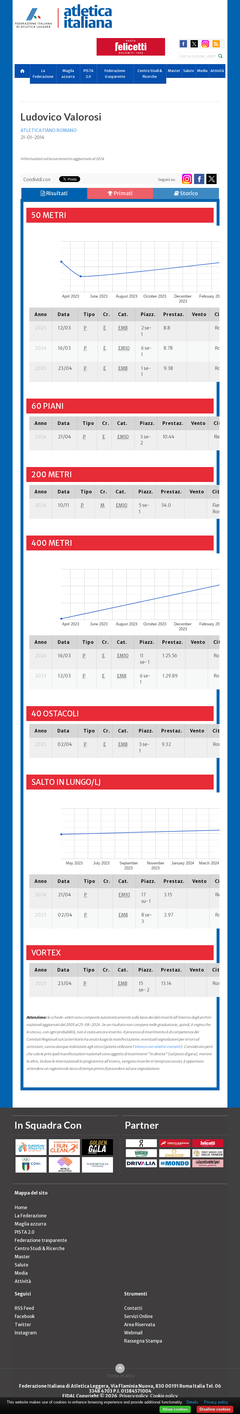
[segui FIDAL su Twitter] (211, 179)
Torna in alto (120, 1375)
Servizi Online (138, 1316)
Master (174, 70)
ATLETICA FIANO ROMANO (48, 130)
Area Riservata (139, 1324)
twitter (194, 43)
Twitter (23, 1324)
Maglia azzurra (68, 73)
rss (216, 43)
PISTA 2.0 (88, 73)
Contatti (133, 1308)
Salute (188, 70)
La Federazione (43, 73)
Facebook (25, 1316)
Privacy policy (133, 1396)
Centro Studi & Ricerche (150, 73)
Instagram (26, 1333)
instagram (205, 43)
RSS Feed (24, 1308)
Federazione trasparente (114, 73)
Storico (188, 193)
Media (202, 70)
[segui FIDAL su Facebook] (199, 179)
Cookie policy (164, 1396)
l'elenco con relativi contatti (157, 1046)
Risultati (56, 193)
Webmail (133, 1333)
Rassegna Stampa (143, 1341)
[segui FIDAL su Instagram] (187, 179)
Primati (123, 193)
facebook (183, 43)
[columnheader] (40, 314)
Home (21, 1207)
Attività (217, 70)
